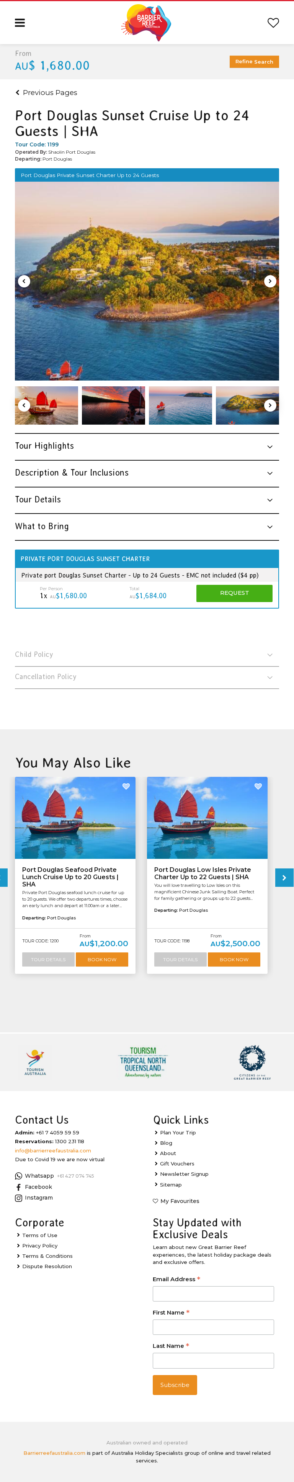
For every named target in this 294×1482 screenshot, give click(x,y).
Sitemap (171, 1185)
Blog (166, 1143)
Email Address (176, 1280)
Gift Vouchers (177, 1163)
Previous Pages (50, 92)
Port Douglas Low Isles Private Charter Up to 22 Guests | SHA (202, 873)
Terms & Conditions (47, 1256)
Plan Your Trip (178, 1132)
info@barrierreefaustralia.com (53, 1150)
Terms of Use (39, 1235)
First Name (171, 1313)
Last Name (171, 1346)
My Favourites (179, 1201)
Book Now (102, 959)
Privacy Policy (39, 1245)
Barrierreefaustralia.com (54, 1453)
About (168, 1153)
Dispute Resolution (47, 1266)
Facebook (38, 1186)
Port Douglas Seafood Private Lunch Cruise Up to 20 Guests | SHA (70, 877)
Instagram (39, 1197)
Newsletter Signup (184, 1174)
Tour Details (48, 959)
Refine (254, 61)
